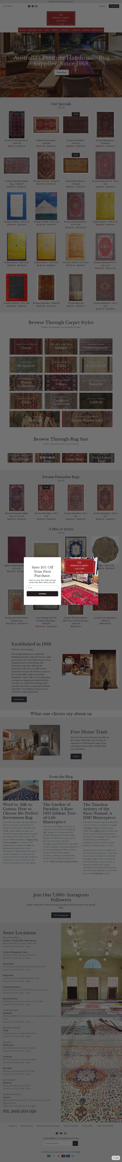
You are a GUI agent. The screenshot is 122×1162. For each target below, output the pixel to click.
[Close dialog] (95, 559)
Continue (42, 594)
